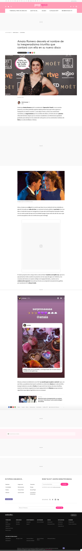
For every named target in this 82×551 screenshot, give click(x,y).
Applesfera (8, 526)
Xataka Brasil (8, 540)
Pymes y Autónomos (72, 524)
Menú (6, 6)
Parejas (31, 487)
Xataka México (8, 538)
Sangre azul (20, 484)
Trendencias (60, 522)
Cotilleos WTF (54, 10)
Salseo (44, 10)
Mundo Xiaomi (8, 530)
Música (27, 407)
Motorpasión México (51, 538)
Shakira (7, 489)
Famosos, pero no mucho (18, 10)
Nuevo (8, 6)
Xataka (7, 522)
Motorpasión (50, 522)
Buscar (11, 6)
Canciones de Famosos (54, 407)
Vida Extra (18, 524)
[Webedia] (9, 515)
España (23, 407)
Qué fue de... (34, 10)
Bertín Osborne (15, 32)
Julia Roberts (22, 32)
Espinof (28, 524)
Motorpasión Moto (51, 524)
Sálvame (7, 492)
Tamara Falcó (21, 489)
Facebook (71, 6)
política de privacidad (56, 487)
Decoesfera (60, 524)
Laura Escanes (21, 492)
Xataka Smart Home (9, 528)
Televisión (32, 484)
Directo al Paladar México (40, 539)
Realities (7, 484)
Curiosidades (39, 407)
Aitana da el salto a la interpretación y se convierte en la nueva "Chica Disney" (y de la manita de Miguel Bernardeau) (50, 400)
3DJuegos (18, 522)
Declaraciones (32, 407)
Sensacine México (30, 538)
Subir (73, 515)
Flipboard (32, 52)
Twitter (74, 6)
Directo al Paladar (40, 522)
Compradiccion (61, 526)
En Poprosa (40, 396)
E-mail (34, 52)
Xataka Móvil (8, 524)
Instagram (76, 6)
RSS (58, 499)
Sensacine (28, 522)
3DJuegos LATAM (19, 538)
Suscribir (64, 484)
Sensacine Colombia (30, 540)
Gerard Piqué (33, 489)
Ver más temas (9, 499)
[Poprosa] (41, 5)
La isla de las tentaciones (33, 493)
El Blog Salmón (71, 522)
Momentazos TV (67, 10)
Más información (49, 549)
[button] (25, 102)
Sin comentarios (22, 52)
